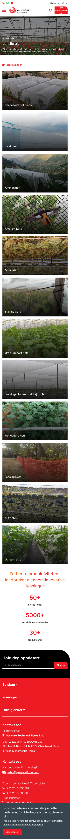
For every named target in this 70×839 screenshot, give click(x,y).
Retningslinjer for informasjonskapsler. (23, 824)
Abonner (61, 665)
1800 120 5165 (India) (20, 802)
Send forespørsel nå (61, 10)
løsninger (10, 38)
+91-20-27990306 (18, 793)
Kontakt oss (11, 761)
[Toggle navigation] (4, 10)
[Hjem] (19, 10)
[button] (50, 10)
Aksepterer (12, 832)
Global (53, 3)
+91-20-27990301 (18, 788)
